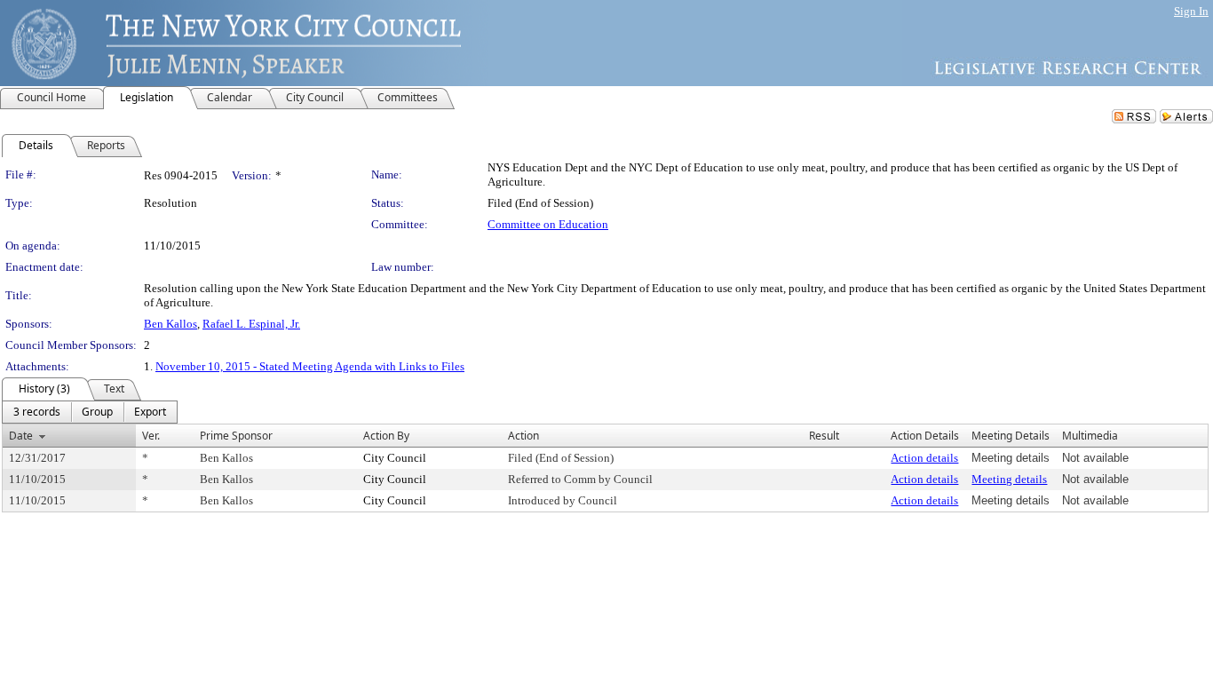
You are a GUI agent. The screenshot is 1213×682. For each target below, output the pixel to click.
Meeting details (1009, 479)
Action (523, 435)
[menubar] (90, 412)
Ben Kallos (170, 323)
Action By (386, 435)
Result (824, 435)
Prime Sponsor (236, 435)
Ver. (151, 435)
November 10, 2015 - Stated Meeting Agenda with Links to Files (309, 366)
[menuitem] (37, 412)
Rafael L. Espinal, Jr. (251, 323)
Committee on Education (548, 224)
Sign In (1191, 11)
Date (21, 435)
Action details (924, 457)
